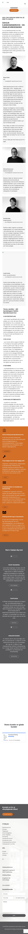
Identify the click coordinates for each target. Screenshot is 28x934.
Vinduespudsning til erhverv (9, 842)
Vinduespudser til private (8, 844)
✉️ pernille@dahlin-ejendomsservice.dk (13, 222)
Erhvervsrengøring (6, 833)
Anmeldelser (17, 740)
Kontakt (4, 851)
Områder (4, 855)
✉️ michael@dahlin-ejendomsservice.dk (13, 172)
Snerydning (5, 836)
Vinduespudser (14, 656)
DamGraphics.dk (20, 929)
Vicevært (5, 477)
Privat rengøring (14, 585)
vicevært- (14, 473)
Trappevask (14, 622)
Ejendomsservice (7, 451)
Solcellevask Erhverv (7, 838)
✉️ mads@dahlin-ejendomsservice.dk (12, 81)
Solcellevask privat (7, 840)
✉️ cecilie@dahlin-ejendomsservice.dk (12, 277)
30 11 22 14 (14, 10)
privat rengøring (6, 834)
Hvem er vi (5, 853)
